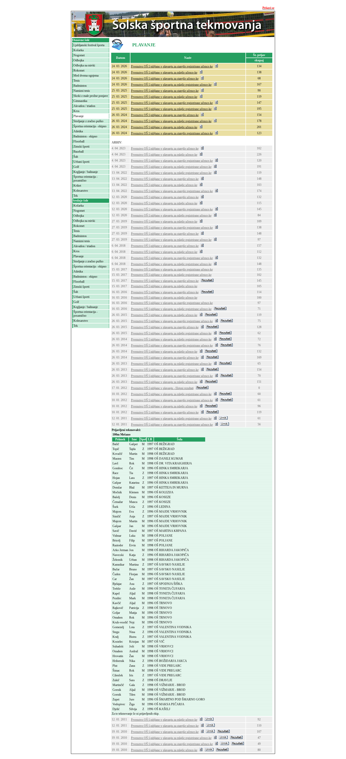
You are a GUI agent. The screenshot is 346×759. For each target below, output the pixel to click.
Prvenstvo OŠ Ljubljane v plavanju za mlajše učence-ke (164, 72)
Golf (76, 167)
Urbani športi (81, 162)
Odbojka (78, 60)
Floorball (78, 141)
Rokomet (78, 70)
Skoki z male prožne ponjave (90, 96)
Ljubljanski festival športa (88, 45)
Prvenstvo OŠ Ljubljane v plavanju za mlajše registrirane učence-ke (171, 84)
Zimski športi (81, 146)
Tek (75, 195)
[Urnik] (223, 418)
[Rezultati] (207, 281)
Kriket (77, 185)
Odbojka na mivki (84, 65)
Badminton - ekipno (85, 136)
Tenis (76, 80)
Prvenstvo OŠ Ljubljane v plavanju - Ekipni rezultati (162, 388)
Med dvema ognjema (86, 75)
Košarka (78, 50)
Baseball (78, 151)
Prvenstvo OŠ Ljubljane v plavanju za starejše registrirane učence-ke (172, 66)
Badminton (80, 85)
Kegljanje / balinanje (85, 172)
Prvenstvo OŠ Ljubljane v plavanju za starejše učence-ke (165, 78)
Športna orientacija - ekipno (89, 126)
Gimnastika (80, 101)
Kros (76, 111)
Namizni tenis (81, 91)
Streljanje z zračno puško (88, 121)
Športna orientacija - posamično (85, 178)
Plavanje (78, 116)
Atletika (78, 131)
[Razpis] (216, 66)
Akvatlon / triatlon (84, 106)
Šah (75, 156)
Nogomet (79, 55)
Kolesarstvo (80, 190)
